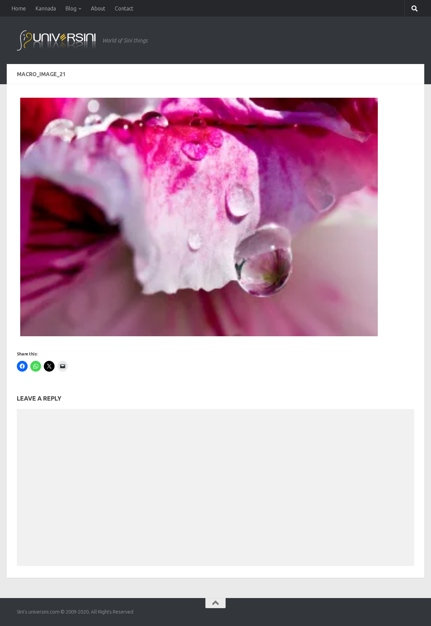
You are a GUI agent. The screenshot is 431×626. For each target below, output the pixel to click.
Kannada (45, 8)
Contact (124, 8)
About (98, 8)
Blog (70, 8)
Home (18, 8)
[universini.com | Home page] (56, 40)
